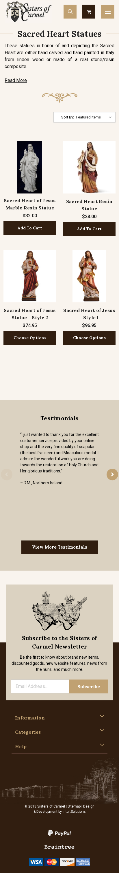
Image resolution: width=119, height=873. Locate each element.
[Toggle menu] (107, 12)
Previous (6, 474)
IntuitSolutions (74, 812)
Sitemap (74, 806)
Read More (16, 80)
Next (112, 474)
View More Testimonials (59, 547)
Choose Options (30, 337)
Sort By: (67, 117)
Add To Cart (30, 228)
